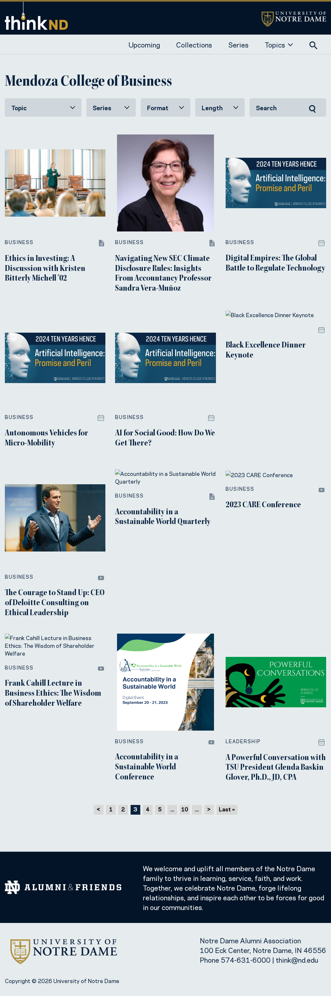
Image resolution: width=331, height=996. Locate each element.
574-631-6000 (246, 959)
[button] (313, 44)
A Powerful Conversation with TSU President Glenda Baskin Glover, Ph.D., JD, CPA (276, 768)
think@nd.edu (297, 959)
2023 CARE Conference (263, 505)
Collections (194, 44)
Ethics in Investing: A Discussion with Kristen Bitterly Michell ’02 (45, 269)
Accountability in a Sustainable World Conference (146, 767)
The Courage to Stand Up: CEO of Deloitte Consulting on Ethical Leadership (55, 603)
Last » (227, 809)
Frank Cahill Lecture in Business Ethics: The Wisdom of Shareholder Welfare (53, 693)
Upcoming (144, 44)
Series (238, 44)
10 (184, 809)
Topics (275, 44)
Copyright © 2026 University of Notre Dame (62, 980)
